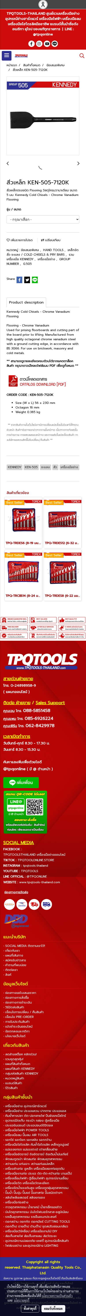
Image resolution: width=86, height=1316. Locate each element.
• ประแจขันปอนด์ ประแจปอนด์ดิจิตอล (28, 1125)
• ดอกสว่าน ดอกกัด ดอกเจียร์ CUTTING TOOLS (36, 1221)
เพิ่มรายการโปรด (21, 240)
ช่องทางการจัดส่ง (16, 892)
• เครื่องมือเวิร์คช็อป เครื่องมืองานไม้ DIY (30, 1231)
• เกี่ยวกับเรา (11, 950)
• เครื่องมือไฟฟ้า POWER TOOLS (26, 1130)
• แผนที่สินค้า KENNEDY (19, 1068)
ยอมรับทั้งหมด (53, 1309)
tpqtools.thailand (35, 865)
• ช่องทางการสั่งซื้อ (16, 997)
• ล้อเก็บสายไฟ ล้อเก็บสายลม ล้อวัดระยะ (30, 1236)
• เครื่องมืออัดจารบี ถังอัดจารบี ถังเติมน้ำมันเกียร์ (35, 1154)
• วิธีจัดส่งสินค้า (13, 1007)
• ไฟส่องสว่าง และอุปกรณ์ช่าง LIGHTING (30, 1245)
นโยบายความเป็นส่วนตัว (57, 1296)
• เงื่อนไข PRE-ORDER (18, 1017)
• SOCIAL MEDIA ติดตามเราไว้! (24, 946)
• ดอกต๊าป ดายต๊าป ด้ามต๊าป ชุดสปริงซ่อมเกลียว (35, 1226)
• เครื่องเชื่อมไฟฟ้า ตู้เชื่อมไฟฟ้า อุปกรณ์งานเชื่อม (35, 1178)
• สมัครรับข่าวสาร (14, 960)
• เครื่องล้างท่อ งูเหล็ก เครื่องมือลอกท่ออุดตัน (33, 1168)
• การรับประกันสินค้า (16, 1021)
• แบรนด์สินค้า (12, 1083)
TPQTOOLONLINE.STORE (36, 860)
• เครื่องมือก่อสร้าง (15, 1202)
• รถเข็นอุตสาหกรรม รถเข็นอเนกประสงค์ (29, 1217)
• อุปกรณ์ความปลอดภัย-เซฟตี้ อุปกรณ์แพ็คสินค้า (36, 1241)
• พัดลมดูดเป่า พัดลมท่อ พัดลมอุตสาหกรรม (32, 1159)
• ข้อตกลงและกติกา (16, 1031)
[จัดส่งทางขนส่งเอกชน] (46, 904)
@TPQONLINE (37, 876)
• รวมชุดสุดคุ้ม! (13, 1059)
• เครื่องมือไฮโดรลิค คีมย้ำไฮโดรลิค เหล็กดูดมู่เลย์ (36, 1144)
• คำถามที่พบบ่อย (14, 965)
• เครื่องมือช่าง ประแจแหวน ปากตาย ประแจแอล (34, 1111)
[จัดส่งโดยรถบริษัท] (34, 904)
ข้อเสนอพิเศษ (30, 250)
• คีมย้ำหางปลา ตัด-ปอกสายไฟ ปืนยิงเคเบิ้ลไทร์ (34, 1116)
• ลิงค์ (7, 974)
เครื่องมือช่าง (47, 259)
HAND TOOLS (54, 250)
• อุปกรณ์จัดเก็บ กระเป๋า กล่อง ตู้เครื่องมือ (31, 1120)
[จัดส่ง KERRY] (9, 904)
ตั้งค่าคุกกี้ (30, 1309)
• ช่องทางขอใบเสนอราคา (19, 993)
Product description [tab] (26, 302)
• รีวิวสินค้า (10, 1088)
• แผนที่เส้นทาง (13, 955)
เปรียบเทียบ (52, 240)
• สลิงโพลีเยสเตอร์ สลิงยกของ (24, 1197)
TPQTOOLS (29, 871)
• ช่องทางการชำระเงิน (17, 1002)
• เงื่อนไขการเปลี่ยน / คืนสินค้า (23, 1012)
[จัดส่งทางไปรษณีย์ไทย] (22, 904)
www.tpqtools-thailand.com (39, 882)
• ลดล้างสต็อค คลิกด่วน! (20, 1054)
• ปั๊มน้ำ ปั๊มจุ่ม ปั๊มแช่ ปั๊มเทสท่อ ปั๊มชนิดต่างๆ (32, 1192)
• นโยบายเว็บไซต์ (14, 1036)
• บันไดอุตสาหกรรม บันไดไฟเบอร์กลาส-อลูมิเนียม (36, 1212)
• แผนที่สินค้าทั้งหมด (16, 1064)
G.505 (27, 264)
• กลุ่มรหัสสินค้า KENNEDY (20, 1073)
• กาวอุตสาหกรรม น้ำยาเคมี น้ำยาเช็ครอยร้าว (32, 1207)
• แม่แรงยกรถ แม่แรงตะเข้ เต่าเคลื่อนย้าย (30, 1149)
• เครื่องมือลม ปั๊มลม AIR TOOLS (25, 1135)
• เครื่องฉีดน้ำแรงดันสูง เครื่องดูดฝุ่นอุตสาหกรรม (36, 1188)
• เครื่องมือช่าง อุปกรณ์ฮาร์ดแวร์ (25, 1106)
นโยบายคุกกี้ (21, 1300)
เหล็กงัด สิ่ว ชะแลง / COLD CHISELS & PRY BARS (43, 252)
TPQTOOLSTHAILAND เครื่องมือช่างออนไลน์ (34, 854)
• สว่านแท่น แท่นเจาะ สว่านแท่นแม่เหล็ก (28, 1164)
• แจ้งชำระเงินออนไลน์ (17, 1026)
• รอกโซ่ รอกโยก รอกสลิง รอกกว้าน (27, 1140)
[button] (80, 55)
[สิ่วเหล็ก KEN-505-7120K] (43, 116)
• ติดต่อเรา (10, 970)
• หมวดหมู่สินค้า (13, 1078)
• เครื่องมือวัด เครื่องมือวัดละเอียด (26, 1183)
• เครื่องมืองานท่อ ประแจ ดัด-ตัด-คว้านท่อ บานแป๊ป (37, 1173)
